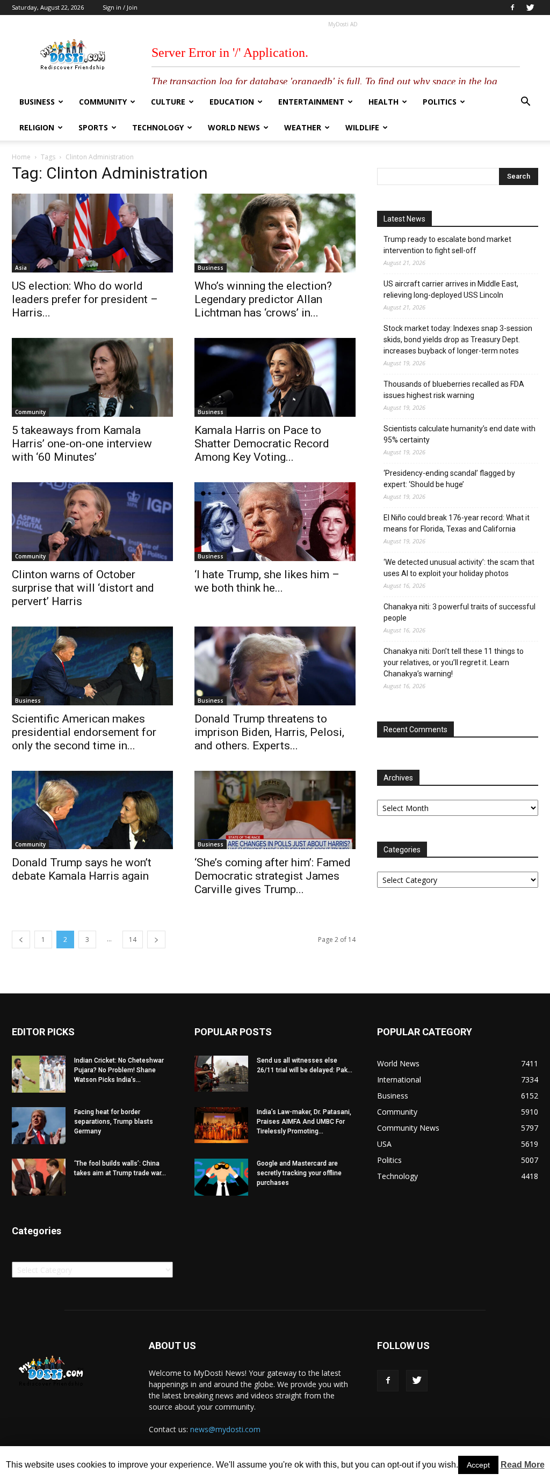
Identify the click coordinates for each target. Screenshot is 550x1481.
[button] (525, 103)
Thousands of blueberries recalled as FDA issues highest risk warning (453, 390)
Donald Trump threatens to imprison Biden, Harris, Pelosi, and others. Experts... (269, 732)
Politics (440, 102)
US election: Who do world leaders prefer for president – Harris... (85, 299)
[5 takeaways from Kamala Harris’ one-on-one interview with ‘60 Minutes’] (92, 377)
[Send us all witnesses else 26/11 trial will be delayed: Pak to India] (221, 1073)
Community (103, 102)
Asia (21, 267)
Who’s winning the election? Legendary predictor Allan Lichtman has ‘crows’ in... (263, 299)
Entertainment (311, 102)
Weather (302, 127)
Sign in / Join (120, 7)
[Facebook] (512, 7)
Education (231, 102)
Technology (158, 127)
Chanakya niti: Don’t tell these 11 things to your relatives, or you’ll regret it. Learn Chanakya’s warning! (453, 662)
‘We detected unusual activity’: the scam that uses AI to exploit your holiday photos (458, 568)
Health (383, 102)
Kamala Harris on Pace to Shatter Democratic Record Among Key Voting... (261, 443)
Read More (523, 1464)
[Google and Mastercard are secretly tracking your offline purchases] (221, 1177)
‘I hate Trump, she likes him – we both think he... (266, 581)
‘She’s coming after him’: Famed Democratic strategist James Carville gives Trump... (272, 876)
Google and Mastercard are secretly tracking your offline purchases (299, 1173)
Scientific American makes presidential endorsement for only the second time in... (84, 732)
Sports (93, 127)
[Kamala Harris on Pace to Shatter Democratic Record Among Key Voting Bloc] (275, 377)
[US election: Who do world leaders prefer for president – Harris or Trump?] (92, 233)
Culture (168, 102)
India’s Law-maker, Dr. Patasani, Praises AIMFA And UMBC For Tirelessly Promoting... (304, 1121)
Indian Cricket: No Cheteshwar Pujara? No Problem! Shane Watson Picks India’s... (119, 1070)
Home (21, 156)
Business (37, 102)
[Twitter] (530, 7)
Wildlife (362, 127)
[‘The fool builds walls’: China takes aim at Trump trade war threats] (39, 1177)
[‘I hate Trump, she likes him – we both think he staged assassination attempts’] (275, 521)
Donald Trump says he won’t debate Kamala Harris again (81, 869)
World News (234, 127)
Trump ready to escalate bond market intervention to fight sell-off (447, 245)
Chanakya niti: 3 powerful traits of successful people (459, 612)
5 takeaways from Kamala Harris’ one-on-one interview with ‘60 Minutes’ (82, 443)
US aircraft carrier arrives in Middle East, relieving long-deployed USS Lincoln (450, 289)
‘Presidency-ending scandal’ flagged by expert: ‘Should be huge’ (449, 479)
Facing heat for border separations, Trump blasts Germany (113, 1121)
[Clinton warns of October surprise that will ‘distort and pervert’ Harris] (92, 521)
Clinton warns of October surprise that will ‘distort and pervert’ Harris (83, 588)
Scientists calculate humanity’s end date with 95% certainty (459, 434)
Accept (478, 1465)
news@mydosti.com (225, 1429)
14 (132, 939)
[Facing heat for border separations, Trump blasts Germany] (39, 1125)
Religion (36, 127)
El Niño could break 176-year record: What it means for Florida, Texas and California (456, 523)
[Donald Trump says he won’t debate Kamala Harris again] (92, 810)
